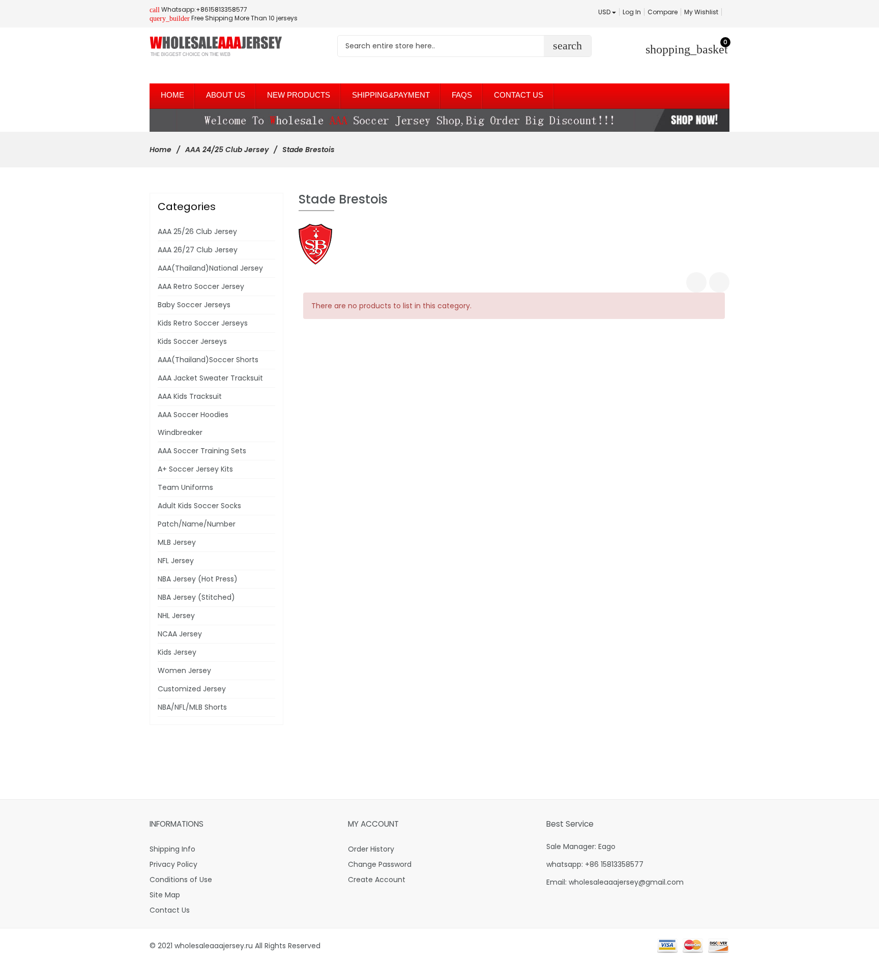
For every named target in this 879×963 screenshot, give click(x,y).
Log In (632, 12)
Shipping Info (172, 849)
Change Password (380, 864)
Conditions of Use (181, 879)
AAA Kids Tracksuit (190, 396)
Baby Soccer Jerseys (194, 305)
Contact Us (170, 910)
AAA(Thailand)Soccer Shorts (208, 360)
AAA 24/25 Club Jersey (227, 149)
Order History (371, 849)
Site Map (165, 895)
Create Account (376, 879)
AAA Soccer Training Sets (202, 451)
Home (160, 149)
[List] (719, 282)
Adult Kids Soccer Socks (199, 506)
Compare (663, 12)
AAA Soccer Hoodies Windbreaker (193, 423)
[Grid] (696, 282)
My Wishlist (701, 12)
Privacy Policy (173, 864)
